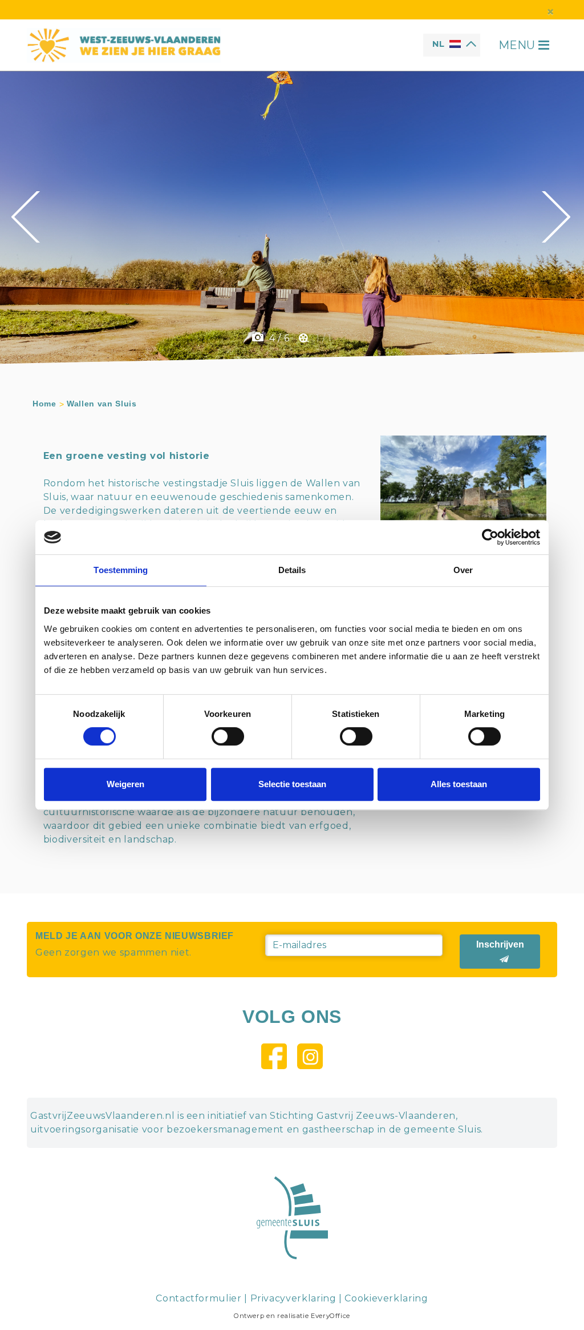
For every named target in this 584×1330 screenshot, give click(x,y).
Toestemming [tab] (121, 570)
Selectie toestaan (292, 784)
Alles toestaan (459, 784)
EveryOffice (330, 1316)
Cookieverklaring (386, 1298)
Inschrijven (500, 944)
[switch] (228, 736)
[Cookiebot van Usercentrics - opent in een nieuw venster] (490, 537)
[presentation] (27, 217)
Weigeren (125, 784)
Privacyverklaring (293, 1298)
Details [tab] (292, 570)
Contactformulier (198, 1298)
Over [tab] (463, 570)
